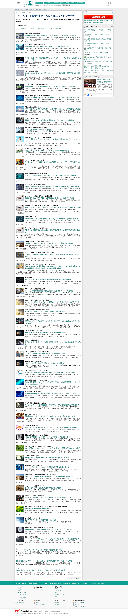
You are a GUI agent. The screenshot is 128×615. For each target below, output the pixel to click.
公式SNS (24, 613)
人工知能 (22, 28)
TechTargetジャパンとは (55, 583)
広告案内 (30, 613)
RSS (85, 95)
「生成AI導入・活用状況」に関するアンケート (96, 52)
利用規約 (85, 583)
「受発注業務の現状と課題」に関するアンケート (97, 43)
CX (56, 592)
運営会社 (59, 613)
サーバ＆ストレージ (21, 592)
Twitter (91, 95)
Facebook (88, 95)
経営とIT (38, 602)
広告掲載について (76, 583)
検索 (111, 11)
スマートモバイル (21, 594)
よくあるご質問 (43, 583)
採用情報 (65, 613)
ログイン (18, 583)
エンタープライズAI (60, 596)
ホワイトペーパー (79, 602)
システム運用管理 (21, 598)
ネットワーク (20, 596)
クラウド (18, 589)
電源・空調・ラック (43, 28)
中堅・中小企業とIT (41, 604)
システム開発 (20, 602)
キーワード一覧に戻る (75, 578)
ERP (56, 589)
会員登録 (24, 583)
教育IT (57, 604)
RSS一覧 (77, 604)
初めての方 (101, 583)
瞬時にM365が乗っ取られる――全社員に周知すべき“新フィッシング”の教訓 (105, 81)
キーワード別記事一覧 (22, 12)
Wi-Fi (52, 28)
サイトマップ (93, 583)
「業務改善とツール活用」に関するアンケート (96, 34)
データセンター (31, 28)
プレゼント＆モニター (81, 606)
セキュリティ (39, 589)
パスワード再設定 (33, 583)
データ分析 (58, 590)
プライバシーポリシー (48, 613)
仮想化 (18, 590)
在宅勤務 (58, 28)
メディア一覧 (18, 613)
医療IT (57, 602)
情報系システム (59, 594)
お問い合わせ (66, 583)
